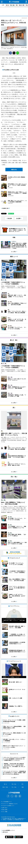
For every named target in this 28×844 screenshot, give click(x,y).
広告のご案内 (4, 809)
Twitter (12, 796)
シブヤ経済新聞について (7, 801)
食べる (7, 5)
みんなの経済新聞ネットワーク (14, 825)
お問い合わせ (4, 807)
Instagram (15, 796)
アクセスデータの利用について (8, 805)
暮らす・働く (21, 5)
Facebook (8, 796)
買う (17, 5)
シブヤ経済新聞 (14, 2)
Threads (19, 796)
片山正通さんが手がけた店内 (11, 69)
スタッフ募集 (4, 811)
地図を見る (14, 169)
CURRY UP (5, 208)
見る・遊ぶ (12, 5)
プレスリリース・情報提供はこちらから (10, 803)
